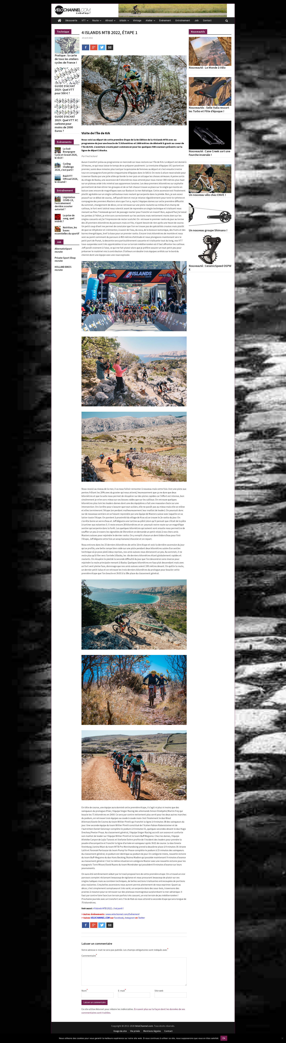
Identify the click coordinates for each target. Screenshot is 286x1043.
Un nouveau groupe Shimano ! (208, 230)
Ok (223, 1038)
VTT (84, 20)
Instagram (130, 917)
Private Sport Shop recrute (65, 259)
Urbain (122, 20)
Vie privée (135, 1030)
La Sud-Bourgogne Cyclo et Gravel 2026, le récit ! (66, 153)
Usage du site (120, 1030)
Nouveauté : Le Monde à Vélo (207, 67)
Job (197, 20)
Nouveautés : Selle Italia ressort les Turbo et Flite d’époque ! (209, 109)
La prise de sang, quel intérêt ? (65, 218)
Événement (165, 20)
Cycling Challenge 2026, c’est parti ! (64, 166)
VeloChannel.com (144, 1025)
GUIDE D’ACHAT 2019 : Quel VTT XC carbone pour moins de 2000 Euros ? (66, 124)
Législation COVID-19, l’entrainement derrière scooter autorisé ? (65, 203)
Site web (159, 990)
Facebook (119, 917)
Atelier (149, 20)
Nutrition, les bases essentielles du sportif (67, 230)
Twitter (141, 917)
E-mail (122, 990)
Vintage (137, 20)
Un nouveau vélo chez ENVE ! (207, 195)
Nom (84, 990)
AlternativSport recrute (63, 250)
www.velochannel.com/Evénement (122, 914)
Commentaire (88, 955)
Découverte (71, 20)
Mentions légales (152, 1030)
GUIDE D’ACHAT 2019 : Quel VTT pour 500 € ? (65, 89)
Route (95, 20)
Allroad (109, 20)
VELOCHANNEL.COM (100, 917)
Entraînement (182, 20)
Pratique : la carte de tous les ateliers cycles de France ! (67, 59)
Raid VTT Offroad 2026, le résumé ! (66, 179)
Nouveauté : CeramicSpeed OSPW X (210, 267)
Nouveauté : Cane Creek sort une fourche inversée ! (209, 153)
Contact (207, 20)
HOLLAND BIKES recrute (63, 268)
